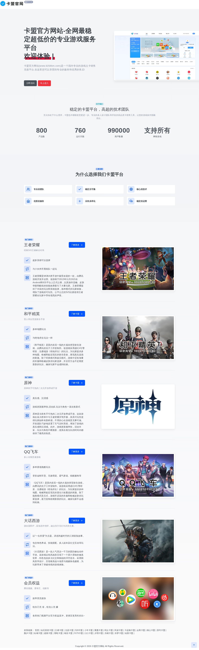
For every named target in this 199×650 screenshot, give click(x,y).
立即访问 (30, 83)
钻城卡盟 (38, 633)
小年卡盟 (88, 630)
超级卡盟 (48, 633)
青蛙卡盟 (58, 633)
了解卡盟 (75, 314)
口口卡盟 (89, 633)
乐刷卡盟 (109, 633)
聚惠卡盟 (98, 630)
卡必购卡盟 (130, 630)
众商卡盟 (141, 630)
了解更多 (75, 245)
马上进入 (44, 83)
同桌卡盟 (119, 630)
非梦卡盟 (119, 633)
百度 (37, 630)
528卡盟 (79, 630)
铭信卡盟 (68, 633)
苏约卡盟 (161, 630)
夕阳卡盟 (99, 633)
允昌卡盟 (69, 630)
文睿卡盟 (59, 630)
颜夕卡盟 (28, 633)
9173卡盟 (78, 633)
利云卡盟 (109, 630)
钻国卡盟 (129, 633)
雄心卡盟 (151, 630)
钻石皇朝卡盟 (47, 630)
